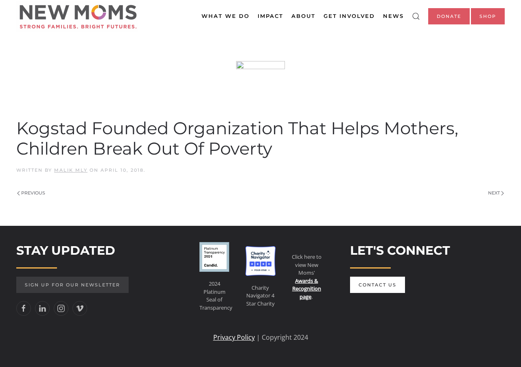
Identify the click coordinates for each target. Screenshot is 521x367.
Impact (270, 16)
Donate (449, 16)
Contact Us (377, 285)
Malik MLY (71, 170)
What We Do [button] (225, 16)
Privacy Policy (234, 337)
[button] (416, 16)
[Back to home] (77, 16)
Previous (33, 193)
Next (494, 193)
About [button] (303, 16)
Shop (487, 16)
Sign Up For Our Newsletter (72, 285)
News (393, 16)
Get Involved (349, 16)
